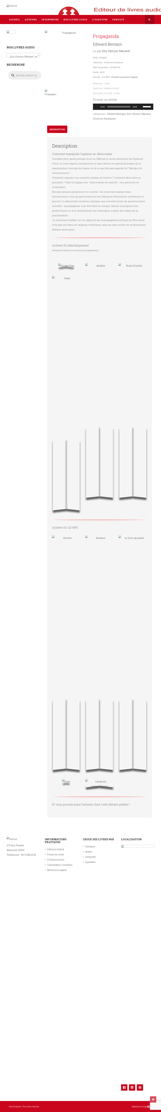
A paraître (90, 862)
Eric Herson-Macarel (116, 51)
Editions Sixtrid (55, 849)
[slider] (147, 106)
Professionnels (55, 859)
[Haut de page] (153, 1099)
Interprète (90, 856)
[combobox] (23, 55)
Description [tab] (57, 129)
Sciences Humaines (104, 118)
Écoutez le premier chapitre (124, 77)
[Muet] (140, 106)
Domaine (90, 846)
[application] (123, 107)
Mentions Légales (57, 870)
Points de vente (55, 854)
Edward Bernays (107, 44)
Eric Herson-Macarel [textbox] (22, 56)
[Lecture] (97, 106)
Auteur (88, 851)
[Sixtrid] (12, 5)
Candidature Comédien (59, 864)
